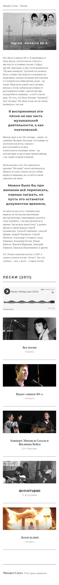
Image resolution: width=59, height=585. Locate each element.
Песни (23, 5)
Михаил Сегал (10, 5)
